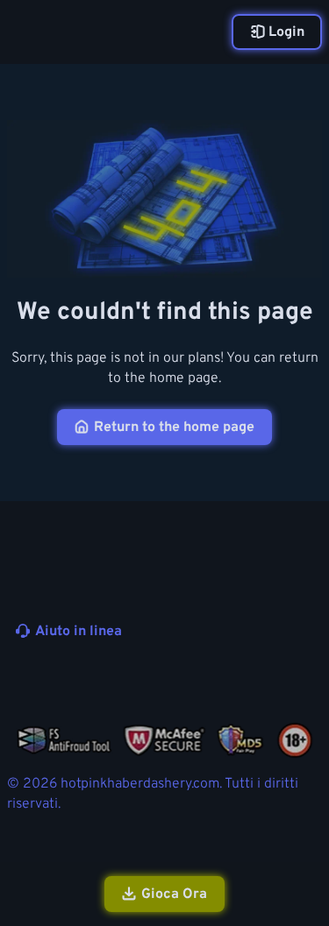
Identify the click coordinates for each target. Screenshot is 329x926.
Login (286, 32)
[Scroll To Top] (306, 819)
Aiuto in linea (78, 631)
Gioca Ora (174, 894)
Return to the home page (174, 427)
